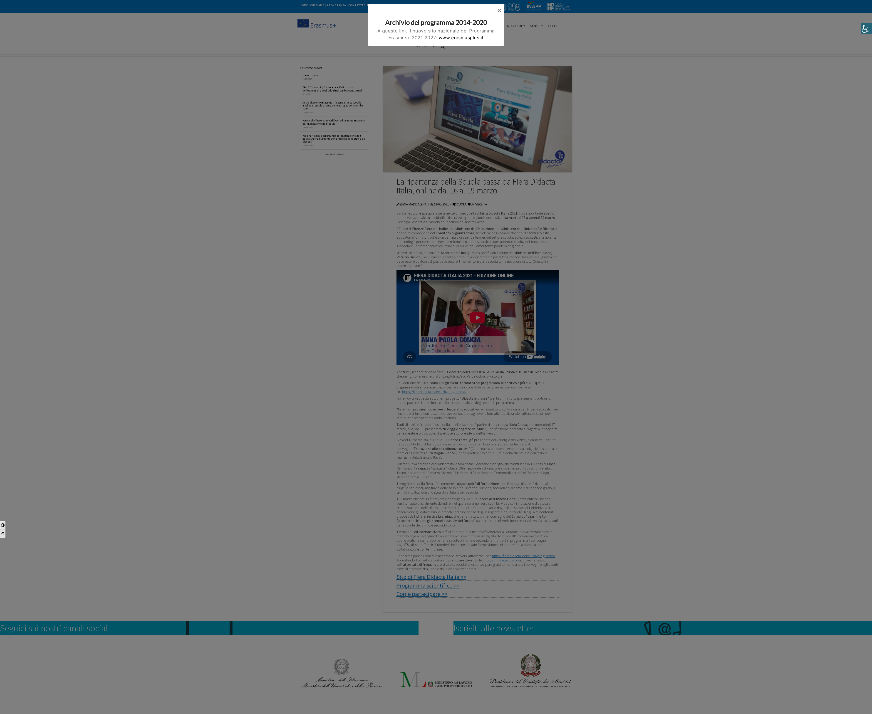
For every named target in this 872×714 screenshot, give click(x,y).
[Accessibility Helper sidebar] (866, 28)
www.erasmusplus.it (461, 37)
